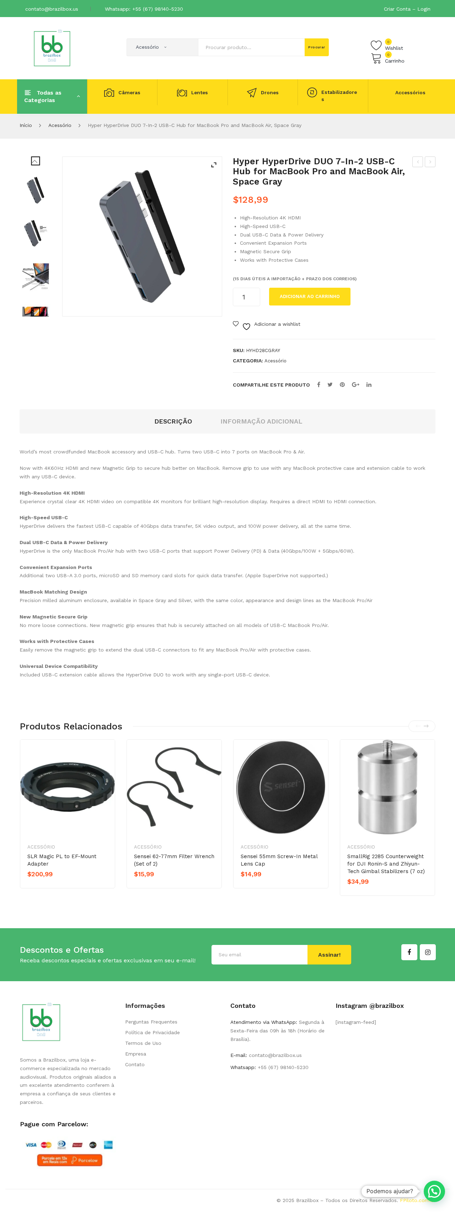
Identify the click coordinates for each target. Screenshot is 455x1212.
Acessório (59, 125)
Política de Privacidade (152, 1032)
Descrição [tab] (173, 421)
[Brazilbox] (52, 48)
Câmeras (129, 92)
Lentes (199, 92)
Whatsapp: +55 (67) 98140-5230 (144, 9)
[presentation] (418, 726)
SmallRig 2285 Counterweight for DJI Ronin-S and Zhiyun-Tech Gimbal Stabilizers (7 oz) (386, 864)
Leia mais (159, 886)
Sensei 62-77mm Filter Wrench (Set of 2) (174, 860)
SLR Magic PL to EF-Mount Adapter (61, 860)
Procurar (316, 47)
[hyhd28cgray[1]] (36, 190)
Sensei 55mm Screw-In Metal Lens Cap (279, 860)
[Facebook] (318, 384)
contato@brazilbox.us (51, 9)
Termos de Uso (143, 1043)
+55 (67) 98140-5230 (282, 1067)
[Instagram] (428, 952)
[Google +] (355, 384)
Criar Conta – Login (407, 9)
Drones (270, 92)
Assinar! (329, 954)
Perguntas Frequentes (151, 1022)
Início (26, 125)
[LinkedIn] (368, 384)
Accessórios (410, 92)
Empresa (135, 1054)
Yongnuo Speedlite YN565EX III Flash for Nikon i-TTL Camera (418, 163)
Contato (135, 1064)
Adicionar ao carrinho (310, 296)
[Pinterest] (342, 384)
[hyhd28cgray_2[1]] (36, 277)
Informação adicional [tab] (261, 421)
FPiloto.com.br (418, 1200)
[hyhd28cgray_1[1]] (36, 233)
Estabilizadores (339, 95)
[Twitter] (330, 384)
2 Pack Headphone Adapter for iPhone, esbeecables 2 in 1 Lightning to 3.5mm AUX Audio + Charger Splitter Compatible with (430, 163)
